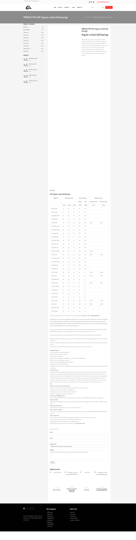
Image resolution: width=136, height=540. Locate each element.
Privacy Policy (73, 516)
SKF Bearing (25, 37)
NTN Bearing (49, 514)
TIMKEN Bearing (26, 48)
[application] (69, 7)
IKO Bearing (25, 35)
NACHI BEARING (26, 29)
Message (52, 450)
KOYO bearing (26, 45)
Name (51, 432)
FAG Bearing (25, 51)
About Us (73, 512)
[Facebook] (89, 2)
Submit (52, 462)
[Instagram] (93, 2)
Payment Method (74, 518)
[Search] (103, 7)
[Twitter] (91, 2)
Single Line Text (53, 444)
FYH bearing (25, 32)
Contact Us (73, 514)
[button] (109, 7)
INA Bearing (25, 27)
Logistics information (75, 520)
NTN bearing (25, 40)
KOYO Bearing (50, 516)
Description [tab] (52, 190)
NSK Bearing (25, 43)
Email (51, 438)
